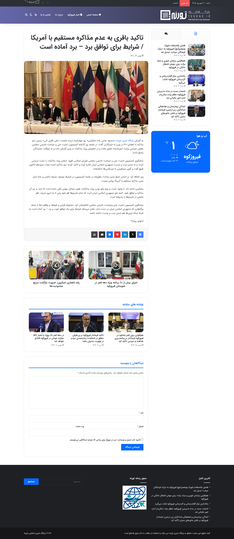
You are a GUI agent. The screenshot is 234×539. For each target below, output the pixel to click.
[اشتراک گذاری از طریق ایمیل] (102, 234)
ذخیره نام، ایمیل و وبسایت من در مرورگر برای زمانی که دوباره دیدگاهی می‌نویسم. (105, 440)
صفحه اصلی (93, 15)
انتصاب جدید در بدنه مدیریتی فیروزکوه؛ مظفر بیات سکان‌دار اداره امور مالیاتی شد (144, 3)
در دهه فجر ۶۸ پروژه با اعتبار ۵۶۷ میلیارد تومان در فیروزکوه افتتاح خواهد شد (48, 338)
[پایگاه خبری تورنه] (184, 15)
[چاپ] (94, 234)
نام (141, 413)
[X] (132, 234)
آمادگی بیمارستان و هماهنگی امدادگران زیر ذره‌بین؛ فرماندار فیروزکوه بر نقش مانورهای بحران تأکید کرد (171, 111)
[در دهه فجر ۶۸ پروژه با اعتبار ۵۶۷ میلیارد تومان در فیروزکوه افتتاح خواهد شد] (46, 322)
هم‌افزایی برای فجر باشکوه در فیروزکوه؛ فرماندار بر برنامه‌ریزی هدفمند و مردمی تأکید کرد (129, 338)
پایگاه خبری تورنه (125, 141)
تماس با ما (45, 15)
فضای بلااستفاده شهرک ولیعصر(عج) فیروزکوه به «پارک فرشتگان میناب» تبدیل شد (171, 49)
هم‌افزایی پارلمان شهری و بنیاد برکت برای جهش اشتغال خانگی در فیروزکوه (171, 64)
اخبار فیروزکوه (73, 15)
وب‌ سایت (79, 426)
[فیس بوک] (140, 234)
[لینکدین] (125, 234)
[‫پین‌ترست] (117, 234)
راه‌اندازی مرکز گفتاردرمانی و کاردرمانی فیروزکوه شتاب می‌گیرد (172, 79)
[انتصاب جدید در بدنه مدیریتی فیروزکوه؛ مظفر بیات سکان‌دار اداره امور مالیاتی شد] (196, 96)
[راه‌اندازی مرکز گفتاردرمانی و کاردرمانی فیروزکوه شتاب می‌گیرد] (196, 80)
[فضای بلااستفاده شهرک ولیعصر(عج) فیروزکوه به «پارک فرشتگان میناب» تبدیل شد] (196, 50)
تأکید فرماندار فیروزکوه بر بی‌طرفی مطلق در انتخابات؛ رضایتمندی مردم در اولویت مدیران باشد (87, 338)
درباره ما (59, 15)
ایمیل (140, 426)
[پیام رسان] (109, 234)
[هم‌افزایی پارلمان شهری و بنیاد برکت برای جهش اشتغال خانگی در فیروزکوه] (196, 65)
